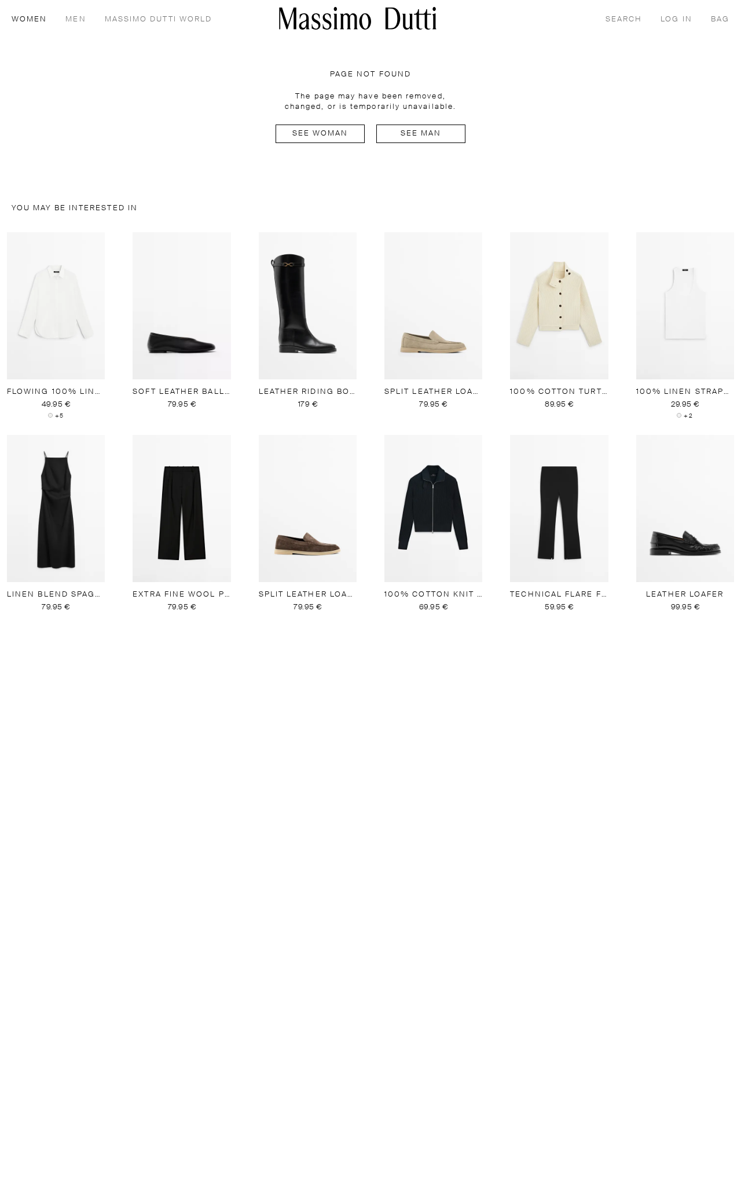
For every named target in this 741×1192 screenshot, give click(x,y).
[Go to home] (358, 18)
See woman (320, 133)
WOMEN (29, 19)
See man (421, 133)
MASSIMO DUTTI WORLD (158, 19)
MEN (75, 19)
